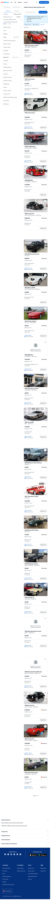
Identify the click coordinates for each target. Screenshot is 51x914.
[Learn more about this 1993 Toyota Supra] (46, 112)
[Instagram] (14, 854)
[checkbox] (20, 19)
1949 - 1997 (35, 24)
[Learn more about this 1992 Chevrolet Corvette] (46, 45)
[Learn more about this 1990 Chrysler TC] (46, 597)
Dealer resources (21, 870)
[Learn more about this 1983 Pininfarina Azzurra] (46, 563)
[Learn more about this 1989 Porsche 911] (46, 213)
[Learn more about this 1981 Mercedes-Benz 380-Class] (46, 671)
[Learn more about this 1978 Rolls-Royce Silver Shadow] (46, 462)
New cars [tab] (17, 10)
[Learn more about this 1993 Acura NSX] (46, 422)
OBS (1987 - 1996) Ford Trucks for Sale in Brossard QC (14, 825)
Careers (4, 881)
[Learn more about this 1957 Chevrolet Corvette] (46, 496)
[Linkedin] (17, 854)
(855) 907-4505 (28, 645)
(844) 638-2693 (28, 786)
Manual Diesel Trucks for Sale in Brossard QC (12, 822)
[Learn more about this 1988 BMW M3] (46, 180)
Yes (6, 23)
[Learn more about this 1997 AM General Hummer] (46, 254)
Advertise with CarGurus (8, 884)
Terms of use (31, 868)
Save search (44, 12)
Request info (43, 60)
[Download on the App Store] (33, 855)
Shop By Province (5, 835)
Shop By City (4, 831)
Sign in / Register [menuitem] (44, 2)
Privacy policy (31, 870)
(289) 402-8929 (28, 510)
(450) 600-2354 (28, 93)
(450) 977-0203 (28, 753)
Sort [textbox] (45, 29)
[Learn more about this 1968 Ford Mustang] (46, 146)
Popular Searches (5, 839)
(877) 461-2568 (28, 160)
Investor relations (6, 876)
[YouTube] (11, 854)
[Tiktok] (20, 854)
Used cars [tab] (8, 10)
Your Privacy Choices (33, 873)
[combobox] (16, 7)
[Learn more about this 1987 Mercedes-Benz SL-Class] (46, 631)
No (10, 23)
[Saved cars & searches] (36, 2)
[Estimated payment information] (30, 52)
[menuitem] (11, 2)
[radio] (4, 23)
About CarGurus (6, 868)
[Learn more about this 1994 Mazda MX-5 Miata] (46, 530)
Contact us (43, 870)
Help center (43, 868)
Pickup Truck (27, 24)
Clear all (42, 24)
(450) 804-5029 (28, 126)
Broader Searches (5, 820)
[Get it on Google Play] (42, 855)
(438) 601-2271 (28, 476)
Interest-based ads (32, 876)
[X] (8, 854)
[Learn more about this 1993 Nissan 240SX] (46, 287)
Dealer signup (20, 868)
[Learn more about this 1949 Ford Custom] (46, 79)
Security (30, 879)
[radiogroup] (12, 23)
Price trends (5, 879)
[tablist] (12, 10)
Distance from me (8, 16)
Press (3, 873)
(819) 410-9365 (28, 369)
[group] (36, 24)
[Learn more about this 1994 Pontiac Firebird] (46, 321)
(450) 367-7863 (28, 436)
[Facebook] (5, 854)
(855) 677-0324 (28, 544)
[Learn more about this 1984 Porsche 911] (46, 739)
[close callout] (46, 16)
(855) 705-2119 (28, 402)
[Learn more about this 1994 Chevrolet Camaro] (46, 772)
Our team (4, 870)
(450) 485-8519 (28, 335)
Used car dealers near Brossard (9, 843)
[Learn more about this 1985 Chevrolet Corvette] (46, 388)
